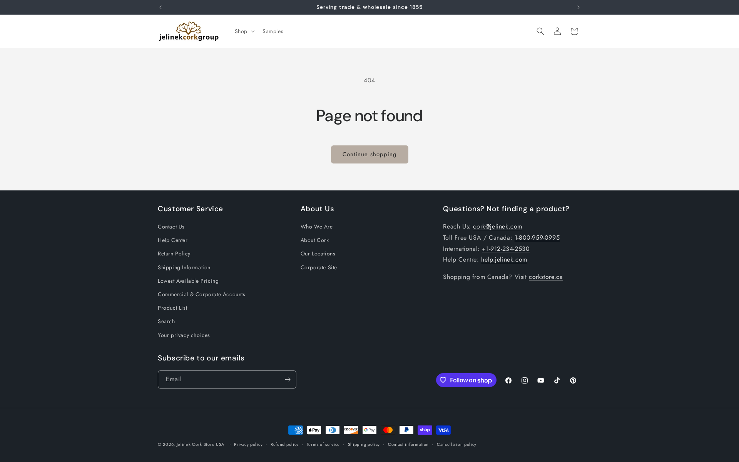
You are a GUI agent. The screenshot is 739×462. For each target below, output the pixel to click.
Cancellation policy (457, 444)
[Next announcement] (578, 7)
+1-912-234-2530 (506, 248)
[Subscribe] (287, 379)
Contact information (408, 444)
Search (166, 321)
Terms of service (323, 444)
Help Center (173, 240)
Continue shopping (370, 154)
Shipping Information (184, 267)
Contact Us (171, 226)
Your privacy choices (184, 335)
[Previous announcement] (160, 7)
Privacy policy (248, 444)
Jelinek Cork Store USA (200, 444)
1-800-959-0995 (537, 237)
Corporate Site (319, 267)
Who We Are (317, 226)
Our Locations (318, 253)
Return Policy (174, 253)
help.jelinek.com (504, 259)
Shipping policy (364, 444)
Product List (172, 308)
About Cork (315, 240)
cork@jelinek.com (497, 226)
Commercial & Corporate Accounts (202, 294)
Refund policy (285, 444)
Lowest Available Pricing (188, 281)
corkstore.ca (546, 276)
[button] (244, 31)
